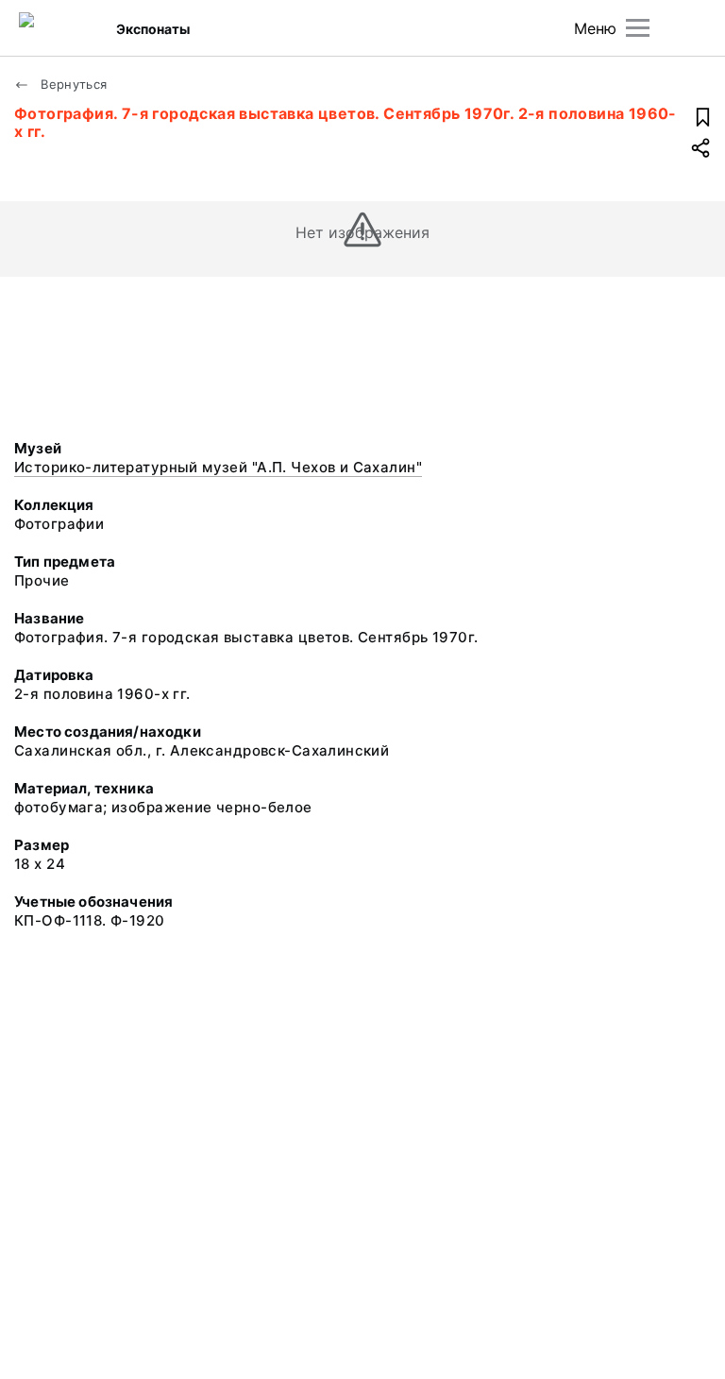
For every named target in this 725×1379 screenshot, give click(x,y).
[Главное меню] (637, 27)
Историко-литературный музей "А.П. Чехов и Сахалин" (218, 467)
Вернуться (72, 84)
